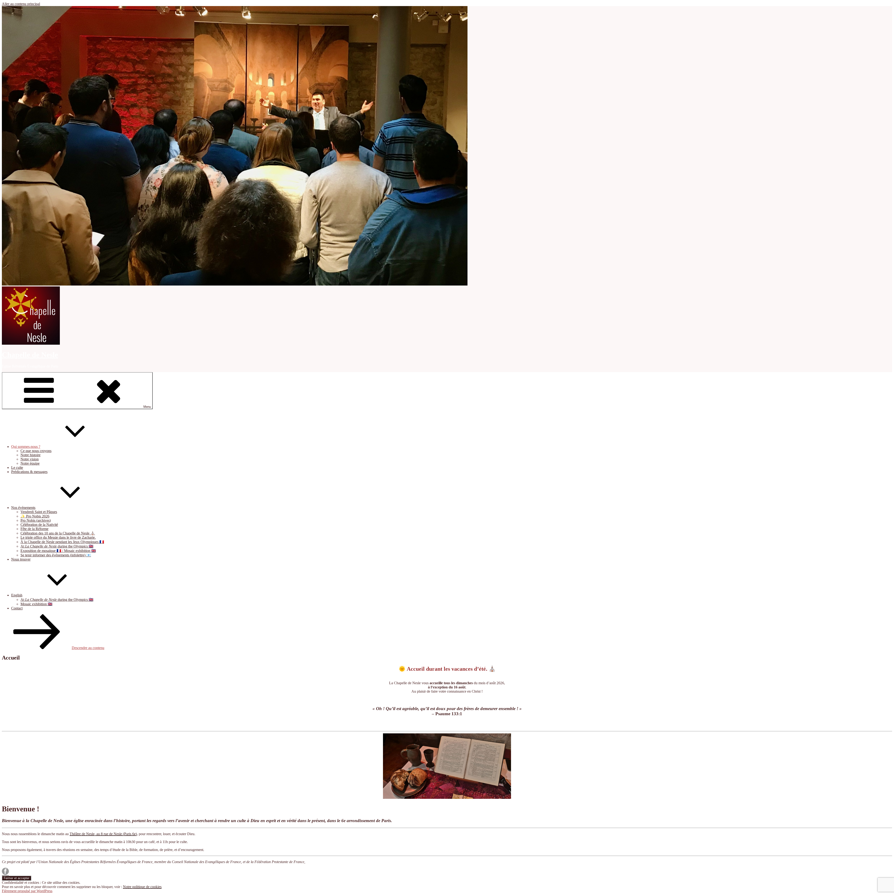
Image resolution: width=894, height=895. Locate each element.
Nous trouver (20, 559)
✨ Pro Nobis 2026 (34, 516)
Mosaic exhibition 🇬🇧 (36, 604)
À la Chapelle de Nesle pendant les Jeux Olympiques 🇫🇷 (62, 542)
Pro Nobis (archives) (35, 520)
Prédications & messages (29, 472)
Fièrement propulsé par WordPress (27, 891)
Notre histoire (30, 455)
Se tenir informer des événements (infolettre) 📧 (55, 555)
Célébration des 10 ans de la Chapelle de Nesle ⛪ (57, 533)
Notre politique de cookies (142, 887)
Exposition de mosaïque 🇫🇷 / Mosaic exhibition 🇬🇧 (58, 551)
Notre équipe (30, 463)
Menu (147, 406)
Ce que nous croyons (35, 451)
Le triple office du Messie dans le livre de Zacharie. (58, 537)
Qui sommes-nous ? (25, 447)
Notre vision (29, 459)
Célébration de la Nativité (39, 525)
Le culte (17, 468)
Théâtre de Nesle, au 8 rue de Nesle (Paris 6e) (103, 834)
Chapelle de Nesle (30, 355)
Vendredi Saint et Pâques (38, 512)
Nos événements (23, 508)
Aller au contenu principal (21, 4)
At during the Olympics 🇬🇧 (56, 546)
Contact (17, 608)
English (16, 595)
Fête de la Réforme (34, 529)
